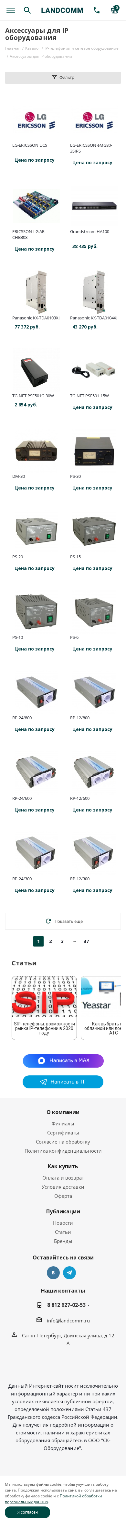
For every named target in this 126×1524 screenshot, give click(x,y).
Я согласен (27, 1512)
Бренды (63, 1241)
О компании (63, 1112)
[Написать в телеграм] (63, 1086)
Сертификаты (63, 1132)
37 (86, 941)
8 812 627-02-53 (66, 1304)
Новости (63, 1223)
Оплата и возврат (63, 1177)
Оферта (63, 1196)
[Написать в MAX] (63, 1060)
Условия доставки (63, 1186)
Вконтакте (53, 1272)
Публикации (63, 1211)
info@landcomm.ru (68, 1320)
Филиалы (63, 1123)
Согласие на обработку (63, 1141)
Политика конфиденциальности (63, 1150)
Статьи (63, 1232)
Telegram (69, 1272)
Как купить (63, 1166)
